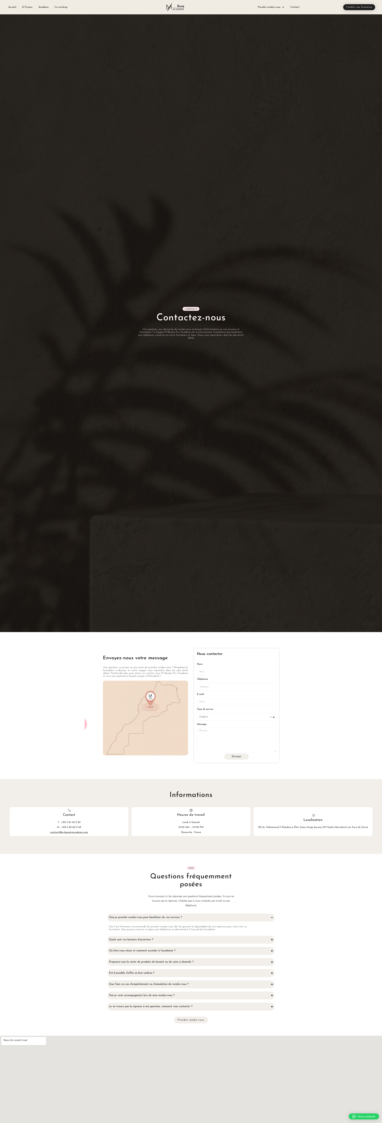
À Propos (27, 7)
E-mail (200, 694)
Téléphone (202, 679)
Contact (294, 7)
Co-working (61, 7)
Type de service (205, 709)
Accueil (12, 7)
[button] (364, 1116)
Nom (199, 664)
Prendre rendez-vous (269, 7)
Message (201, 724)
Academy (43, 7)
